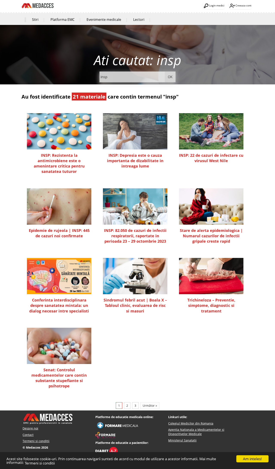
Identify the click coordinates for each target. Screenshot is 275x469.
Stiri (35, 19)
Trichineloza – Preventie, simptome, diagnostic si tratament (211, 305)
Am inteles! (252, 458)
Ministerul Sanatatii (182, 440)
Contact (28, 435)
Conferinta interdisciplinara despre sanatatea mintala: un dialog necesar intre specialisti (59, 305)
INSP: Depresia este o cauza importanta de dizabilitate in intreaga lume (135, 161)
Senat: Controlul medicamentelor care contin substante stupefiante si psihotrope (59, 378)
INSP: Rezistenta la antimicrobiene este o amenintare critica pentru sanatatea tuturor (59, 163)
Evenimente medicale (104, 19)
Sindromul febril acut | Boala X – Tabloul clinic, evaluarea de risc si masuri (135, 305)
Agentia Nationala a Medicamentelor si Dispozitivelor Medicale (196, 432)
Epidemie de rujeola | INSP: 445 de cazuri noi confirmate (59, 233)
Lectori (138, 19)
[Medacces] (37, 2)
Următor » (150, 406)
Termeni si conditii (40, 463)
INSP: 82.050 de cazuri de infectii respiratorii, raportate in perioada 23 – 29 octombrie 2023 (135, 236)
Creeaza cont (243, 5)
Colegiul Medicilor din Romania (190, 423)
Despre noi (30, 428)
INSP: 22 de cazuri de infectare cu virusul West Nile (211, 158)
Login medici (216, 5)
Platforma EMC (62, 19)
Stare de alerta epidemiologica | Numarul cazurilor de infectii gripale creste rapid (211, 236)
